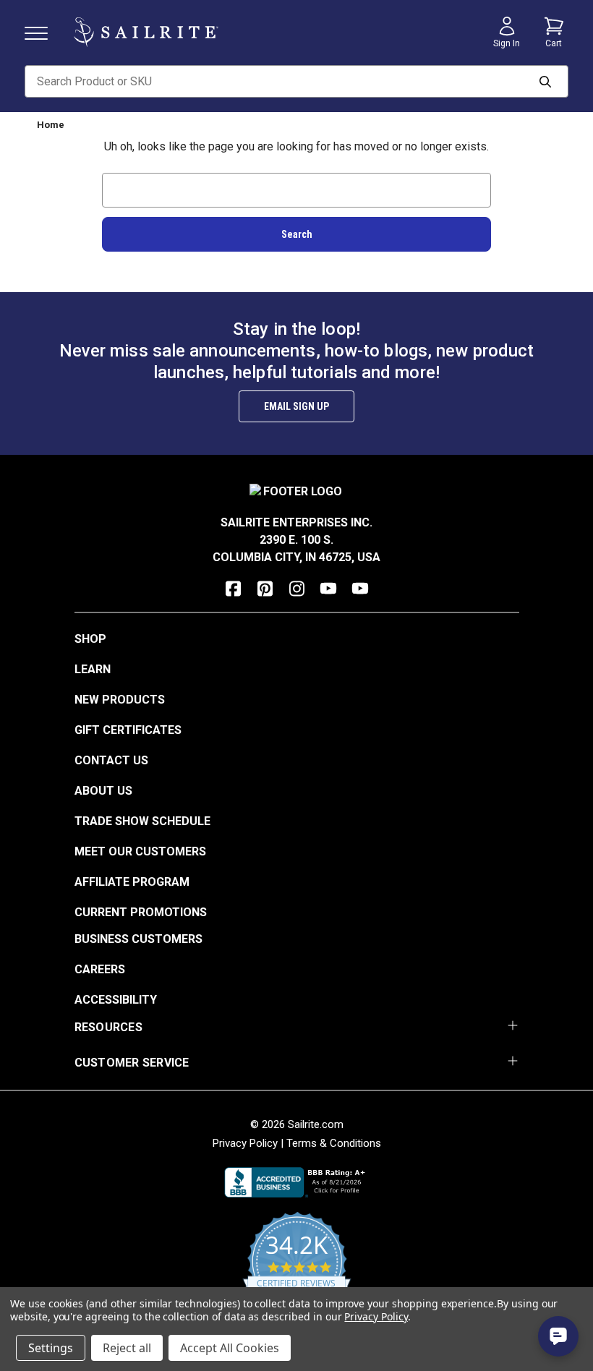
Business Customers (138, 939)
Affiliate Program (131, 882)
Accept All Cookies (229, 1348)
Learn (92, 669)
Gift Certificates (128, 730)
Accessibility (115, 1000)
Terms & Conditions (333, 1143)
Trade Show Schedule (142, 821)
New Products (119, 699)
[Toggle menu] (42, 32)
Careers (99, 969)
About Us (103, 791)
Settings (50, 1348)
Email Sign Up (296, 406)
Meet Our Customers (140, 851)
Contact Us (111, 760)
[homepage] (146, 32)
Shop (90, 639)
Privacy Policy (245, 1143)
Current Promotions (140, 912)
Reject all (127, 1348)
